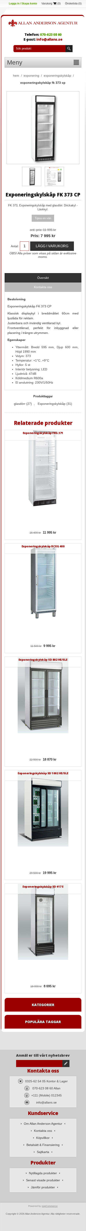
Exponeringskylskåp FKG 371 (43, 433)
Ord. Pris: (36, 230)
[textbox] (39, 48)
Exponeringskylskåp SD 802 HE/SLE (43, 660)
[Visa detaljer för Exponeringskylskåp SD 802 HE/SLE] (43, 695)
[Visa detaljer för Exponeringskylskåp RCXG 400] (43, 581)
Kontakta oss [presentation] (43, 287)
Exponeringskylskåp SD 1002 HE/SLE (43, 773)
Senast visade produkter (43, 1180)
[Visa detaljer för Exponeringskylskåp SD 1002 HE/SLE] (43, 808)
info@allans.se (49, 39)
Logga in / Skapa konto (23, 3)
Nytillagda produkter (43, 1173)
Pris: (35, 236)
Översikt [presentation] (43, 278)
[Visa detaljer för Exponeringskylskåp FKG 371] (43, 468)
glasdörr (19, 403)
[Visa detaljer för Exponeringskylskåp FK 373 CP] (31, 176)
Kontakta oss (43, 1130)
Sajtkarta (43, 1152)
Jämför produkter (43, 1187)
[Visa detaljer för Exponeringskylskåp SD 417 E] (43, 922)
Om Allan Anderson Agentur (43, 1123)
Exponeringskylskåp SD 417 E (43, 887)
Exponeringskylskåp (51, 403)
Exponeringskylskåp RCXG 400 (43, 546)
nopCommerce (50, 1206)
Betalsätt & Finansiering (43, 1145)
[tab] (43, 277)
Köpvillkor (43, 1138)
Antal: (15, 246)
